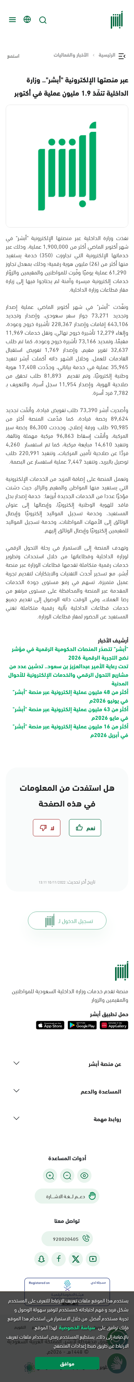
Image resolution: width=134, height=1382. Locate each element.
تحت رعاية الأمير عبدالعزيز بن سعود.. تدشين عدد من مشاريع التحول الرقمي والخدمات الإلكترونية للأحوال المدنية (68, 674)
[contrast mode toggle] (84, 1175)
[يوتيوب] (93, 1258)
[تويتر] (75, 1259)
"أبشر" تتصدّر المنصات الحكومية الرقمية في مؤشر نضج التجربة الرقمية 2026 (70, 652)
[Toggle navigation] (11, 20)
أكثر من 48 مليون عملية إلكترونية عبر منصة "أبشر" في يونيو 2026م (70, 695)
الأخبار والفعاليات (71, 54)
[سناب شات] (41, 1258)
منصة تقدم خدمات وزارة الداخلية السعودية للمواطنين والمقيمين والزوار (70, 995)
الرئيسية (107, 54)
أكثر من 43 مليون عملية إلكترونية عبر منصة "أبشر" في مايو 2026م (70, 712)
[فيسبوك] (58, 1258)
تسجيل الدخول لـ (75, 920)
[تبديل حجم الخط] (67, 1175)
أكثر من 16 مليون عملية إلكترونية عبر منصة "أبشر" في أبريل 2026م (70, 730)
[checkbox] (85, 827)
